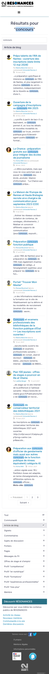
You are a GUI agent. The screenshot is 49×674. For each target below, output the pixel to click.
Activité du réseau (11, 615)
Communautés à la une (14, 621)
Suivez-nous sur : (20, 634)
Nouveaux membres (12, 618)
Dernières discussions (13, 624)
